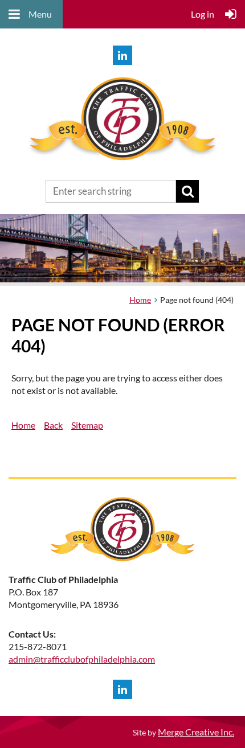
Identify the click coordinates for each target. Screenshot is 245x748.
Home (140, 300)
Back (53, 425)
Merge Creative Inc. (196, 731)
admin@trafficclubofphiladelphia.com (82, 659)
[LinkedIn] (122, 55)
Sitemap (87, 425)
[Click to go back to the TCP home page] (122, 162)
